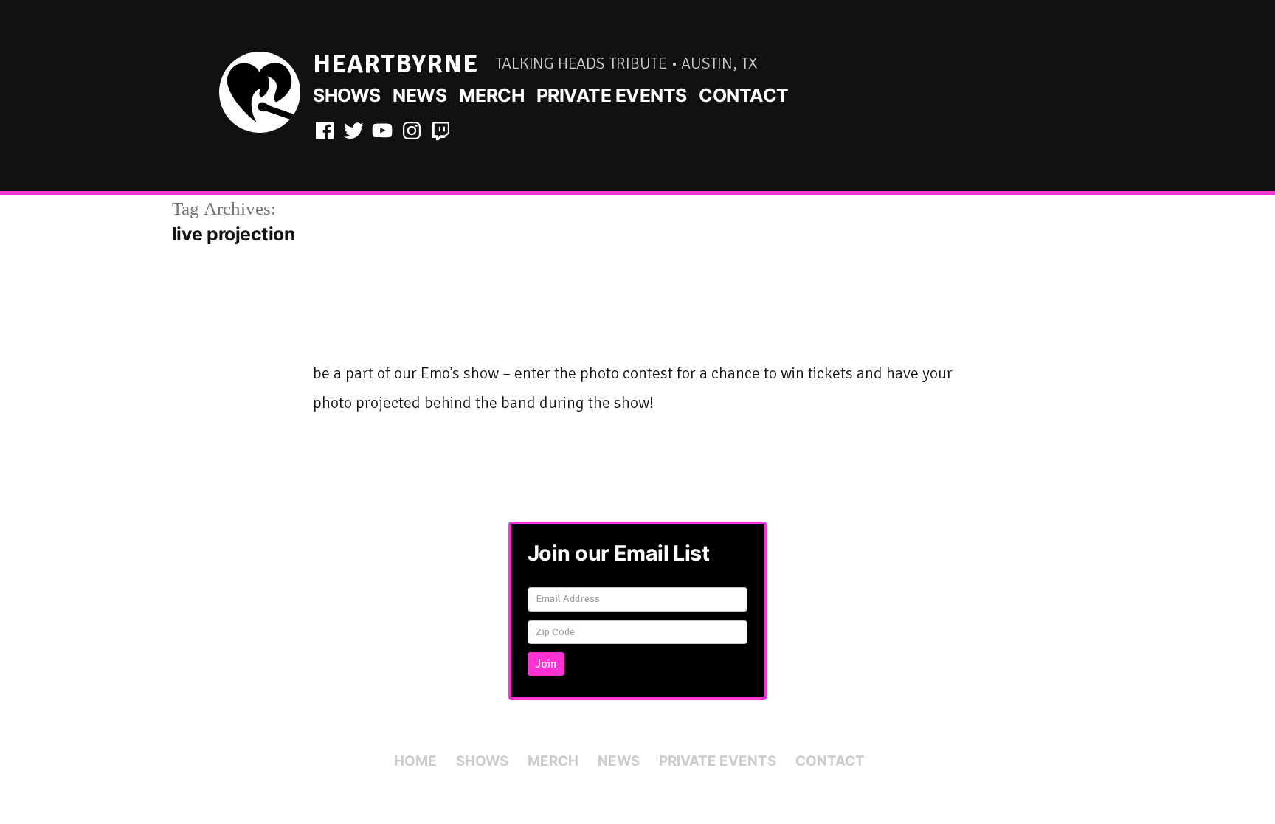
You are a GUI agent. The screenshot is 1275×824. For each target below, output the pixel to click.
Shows (347, 95)
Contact (744, 95)
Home (415, 760)
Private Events (611, 95)
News (419, 95)
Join (546, 664)
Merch (492, 95)
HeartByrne (395, 64)
